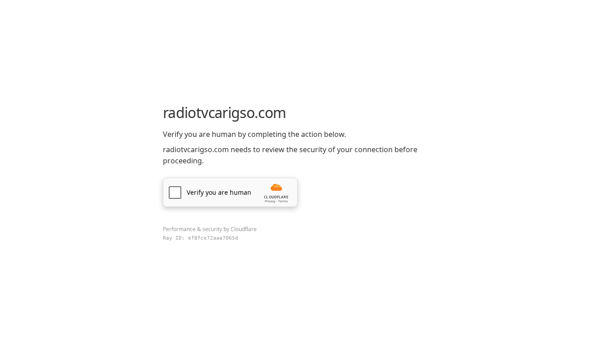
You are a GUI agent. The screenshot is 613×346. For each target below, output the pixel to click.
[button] (230, 192)
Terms (283, 201)
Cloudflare (244, 229)
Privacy (270, 201)
